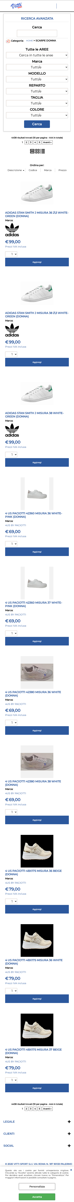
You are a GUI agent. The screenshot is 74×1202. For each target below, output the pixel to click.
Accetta (37, 1196)
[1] (11, 254)
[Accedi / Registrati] (62, 6)
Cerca (37, 27)
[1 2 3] (11, 455)
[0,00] (69, 6)
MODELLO (37, 73)
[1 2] (11, 723)
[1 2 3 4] (11, 544)
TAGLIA (37, 97)
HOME (29, 40)
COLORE (37, 109)
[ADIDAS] (12, 235)
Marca (37, 61)
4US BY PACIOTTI (15, 525)
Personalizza (37, 1186)
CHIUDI (71, 1170)
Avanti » (47, 142)
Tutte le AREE (37, 49)
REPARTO (37, 85)
